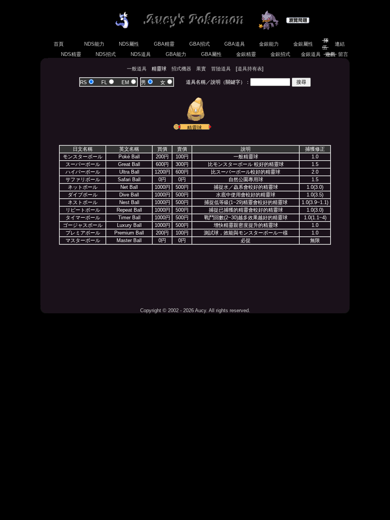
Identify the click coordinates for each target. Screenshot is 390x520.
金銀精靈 (246, 54)
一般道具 (137, 69)
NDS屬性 (129, 44)
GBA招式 (199, 44)
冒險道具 (221, 69)
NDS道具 (140, 54)
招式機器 (181, 69)
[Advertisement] (195, 273)
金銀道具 (310, 54)
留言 (343, 54)
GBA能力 (176, 54)
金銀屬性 (303, 44)
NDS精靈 (71, 54)
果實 (201, 69)
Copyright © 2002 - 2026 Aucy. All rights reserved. (195, 310)
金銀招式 (280, 54)
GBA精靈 (164, 44)
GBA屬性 (211, 54)
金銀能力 (268, 44)
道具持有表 (249, 69)
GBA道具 (234, 44)
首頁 (58, 44)
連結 (339, 44)
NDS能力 (94, 44)
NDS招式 (105, 54)
